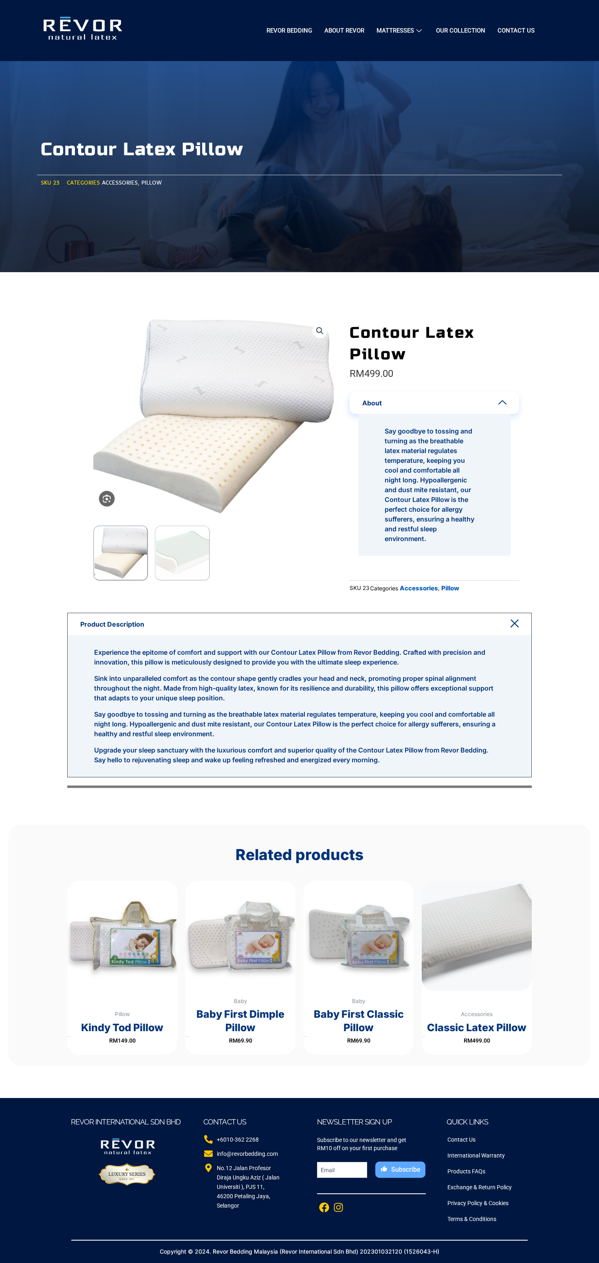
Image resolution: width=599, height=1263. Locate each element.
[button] (320, 330)
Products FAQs (466, 1171)
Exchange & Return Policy (479, 1187)
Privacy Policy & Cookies (478, 1203)
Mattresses (395, 30)
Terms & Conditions (471, 1219)
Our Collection (460, 30)
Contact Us (516, 30)
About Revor (344, 30)
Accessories (120, 182)
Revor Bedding (289, 30)
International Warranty (476, 1155)
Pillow (151, 182)
